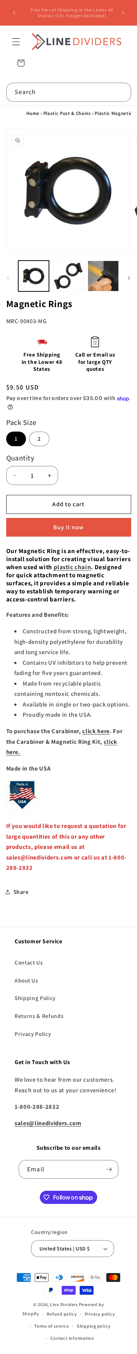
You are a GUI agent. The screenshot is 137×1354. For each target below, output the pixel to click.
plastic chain (72, 567)
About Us (26, 980)
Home (33, 113)
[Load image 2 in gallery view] (68, 276)
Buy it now (68, 527)
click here (96, 731)
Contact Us (29, 962)
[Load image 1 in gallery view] (33, 276)
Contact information (72, 1338)
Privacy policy (100, 1314)
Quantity (20, 458)
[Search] (121, 92)
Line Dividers (64, 1304)
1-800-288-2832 (62, 7)
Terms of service (51, 1326)
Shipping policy (94, 1326)
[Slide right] (129, 278)
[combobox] (69, 92)
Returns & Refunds (39, 1015)
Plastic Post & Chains (67, 113)
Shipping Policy (35, 997)
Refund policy (62, 1314)
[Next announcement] (123, 13)
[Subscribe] (109, 1169)
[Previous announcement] (14, 13)
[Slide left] (8, 278)
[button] (16, 42)
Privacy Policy (33, 1033)
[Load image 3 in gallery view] (103, 276)
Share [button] (21, 891)
